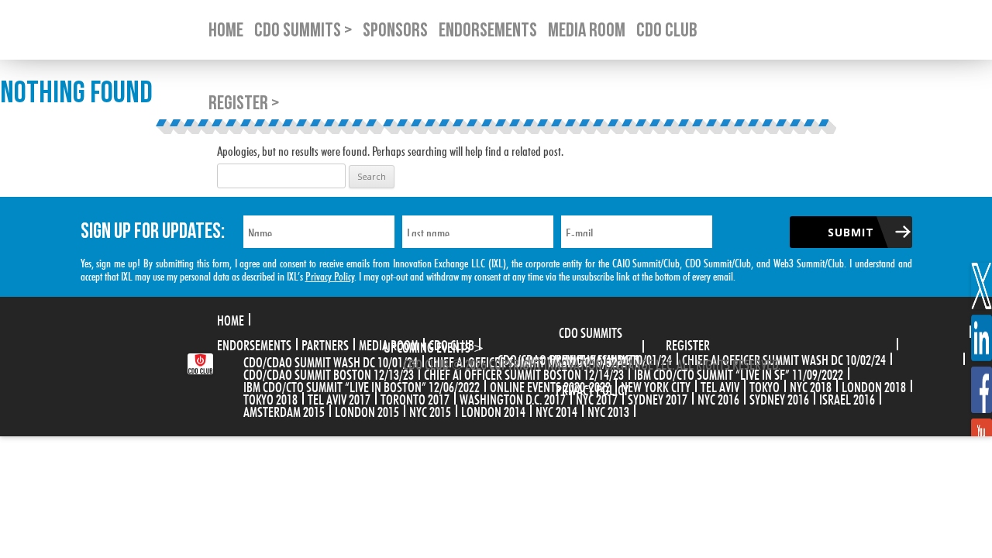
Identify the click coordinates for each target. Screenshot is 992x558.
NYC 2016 (718, 397)
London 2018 (874, 385)
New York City (656, 385)
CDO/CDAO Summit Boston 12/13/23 (328, 373)
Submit (851, 232)
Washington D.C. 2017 (513, 397)
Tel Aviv (720, 385)
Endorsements (254, 343)
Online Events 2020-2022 (550, 385)
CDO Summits (590, 331)
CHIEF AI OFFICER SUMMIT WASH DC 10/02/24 (784, 358)
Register (688, 343)
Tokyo (764, 385)
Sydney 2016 (779, 397)
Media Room (388, 343)
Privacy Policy (329, 274)
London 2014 (493, 410)
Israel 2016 (847, 397)
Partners (325, 343)
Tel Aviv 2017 (339, 397)
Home (230, 318)
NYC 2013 (608, 410)
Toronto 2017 (415, 397)
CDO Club (451, 343)
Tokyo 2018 (270, 397)
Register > (243, 103)
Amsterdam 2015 (284, 410)
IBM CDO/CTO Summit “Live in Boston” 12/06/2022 (361, 385)
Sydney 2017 (657, 397)
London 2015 (367, 410)
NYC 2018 (811, 385)
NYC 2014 (556, 410)
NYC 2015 (430, 410)
